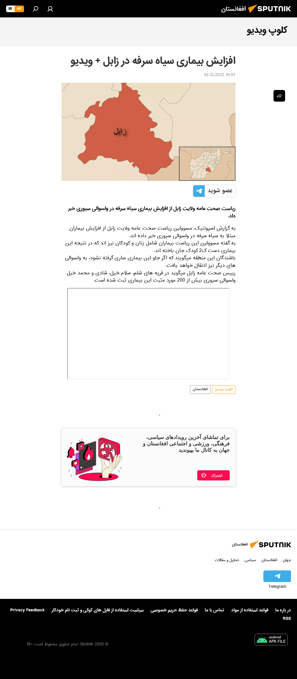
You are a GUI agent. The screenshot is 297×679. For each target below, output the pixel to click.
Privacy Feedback (27, 610)
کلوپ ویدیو (224, 389)
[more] (279, 96)
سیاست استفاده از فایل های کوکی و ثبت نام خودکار (98, 610)
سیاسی (250, 560)
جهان (287, 560)
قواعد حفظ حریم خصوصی (174, 610)
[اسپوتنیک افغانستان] (271, 14)
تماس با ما (214, 610)
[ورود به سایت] (50, 9)
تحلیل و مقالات (227, 560)
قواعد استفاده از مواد (249, 610)
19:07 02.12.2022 (220, 75)
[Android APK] (271, 641)
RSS (287, 619)
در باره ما (283, 610)
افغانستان (200, 389)
